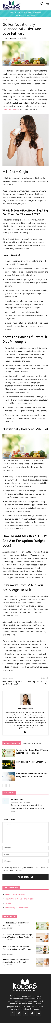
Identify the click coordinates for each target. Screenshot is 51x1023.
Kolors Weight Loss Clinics (16, 907)
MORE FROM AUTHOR (32, 743)
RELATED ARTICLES (12, 743)
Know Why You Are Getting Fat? (38, 682)
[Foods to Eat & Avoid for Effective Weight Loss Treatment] (8, 753)
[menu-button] (47, 3)
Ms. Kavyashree (10, 38)
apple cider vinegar (10, 109)
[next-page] (8, 785)
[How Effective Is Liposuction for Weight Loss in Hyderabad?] (8, 776)
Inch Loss (9, 903)
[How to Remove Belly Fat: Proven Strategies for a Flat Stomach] (42, 962)
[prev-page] (4, 785)
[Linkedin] (26, 731)
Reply (13, 811)
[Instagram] (18, 1013)
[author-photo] (25, 705)
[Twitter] (32, 1013)
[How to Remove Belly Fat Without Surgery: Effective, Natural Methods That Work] (42, 949)
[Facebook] (12, 1013)
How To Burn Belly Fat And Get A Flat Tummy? (13, 682)
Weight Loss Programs (15, 894)
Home (4, 19)
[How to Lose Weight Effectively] (8, 764)
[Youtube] (38, 1013)
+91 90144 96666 (30, 15)
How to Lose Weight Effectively (31, 762)
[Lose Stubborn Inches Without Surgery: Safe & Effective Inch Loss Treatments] (42, 937)
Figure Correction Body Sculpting (19, 899)
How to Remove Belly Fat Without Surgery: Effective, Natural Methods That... (16, 948)
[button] (41, 3)
